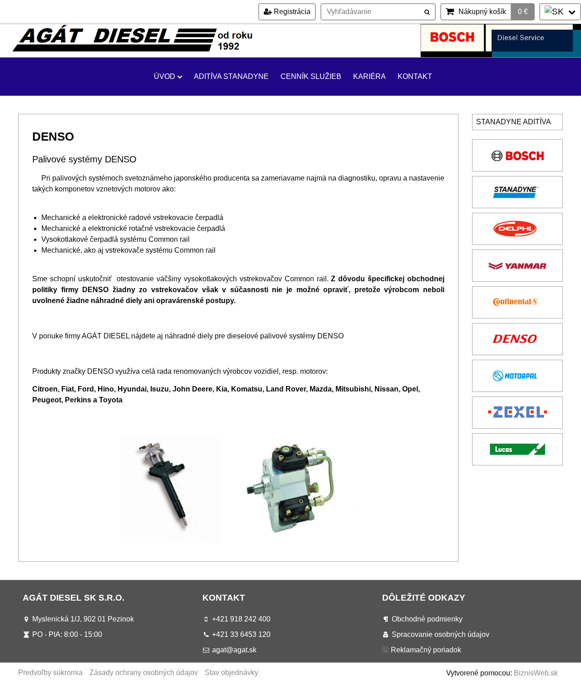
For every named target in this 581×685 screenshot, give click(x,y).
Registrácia (291, 11)
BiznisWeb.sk (536, 673)
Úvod (164, 76)
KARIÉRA (369, 76)
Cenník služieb (311, 76)
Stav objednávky (231, 672)
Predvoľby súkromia (50, 672)
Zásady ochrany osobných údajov (143, 672)
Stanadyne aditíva (513, 122)
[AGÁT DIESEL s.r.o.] (290, 55)
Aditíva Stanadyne (231, 76)
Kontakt (415, 76)
